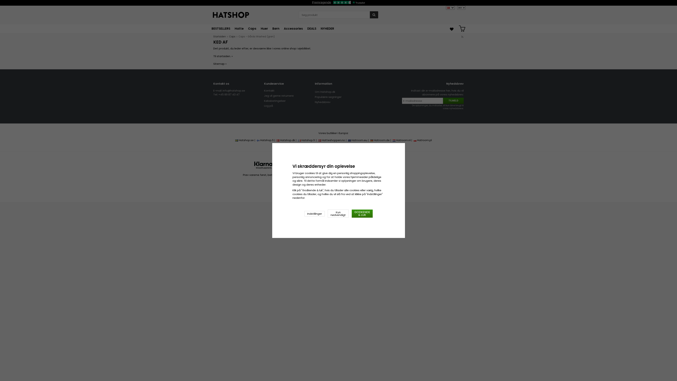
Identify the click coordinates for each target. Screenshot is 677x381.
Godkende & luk (362, 213)
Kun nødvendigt (338, 213)
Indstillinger (314, 214)
